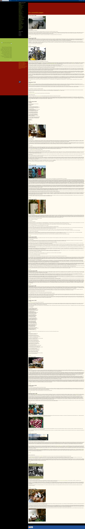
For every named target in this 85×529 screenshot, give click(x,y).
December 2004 (3, 55)
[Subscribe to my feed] (11, 43)
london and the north (21, 17)
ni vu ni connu (20, 21)
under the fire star (21, 26)
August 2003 (3, 48)
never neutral (20, 22)
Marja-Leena (76, 394)
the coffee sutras (21, 5)
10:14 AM (30, 80)
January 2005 (9, 55)
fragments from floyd (21, 11)
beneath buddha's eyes (21, 3)
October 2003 (3, 49)
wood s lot (20, 29)
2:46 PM (29, 122)
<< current (10, 60)
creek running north (21, 7)
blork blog (20, 4)
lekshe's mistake (21, 16)
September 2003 (9, 48)
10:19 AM (30, 355)
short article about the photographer (63, 480)
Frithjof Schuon (82, 449)
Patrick (68, 446)
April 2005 (6, 57)
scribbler (20, 24)
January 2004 (9, 50)
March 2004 (9, 51)
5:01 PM (29, 452)
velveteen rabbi (20, 27)
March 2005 (9, 56)
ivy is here (20, 14)
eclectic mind (20, 8)
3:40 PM (29, 487)
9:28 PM (29, 269)
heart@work (20, 12)
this (49, 31)
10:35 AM (30, 235)
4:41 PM (29, 163)
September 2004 (5, 54)
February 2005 (4, 56)
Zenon (59, 90)
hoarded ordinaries (21, 13)
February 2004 (4, 51)
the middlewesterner (21, 18)
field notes (20, 9)
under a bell (20, 25)
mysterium (20, 20)
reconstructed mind (21, 23)
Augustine (34, 149)
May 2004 (8, 52)
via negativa (20, 28)
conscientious (20, 6)
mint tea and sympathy (21, 19)
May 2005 (10, 57)
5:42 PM (29, 36)
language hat (20, 15)
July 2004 (5, 53)
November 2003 (9, 49)
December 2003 (3, 50)
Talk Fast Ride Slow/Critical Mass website (51, 63)
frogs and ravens (21, 10)
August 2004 (9, 53)
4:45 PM (29, 197)
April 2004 (4, 52)
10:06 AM (30, 284)
